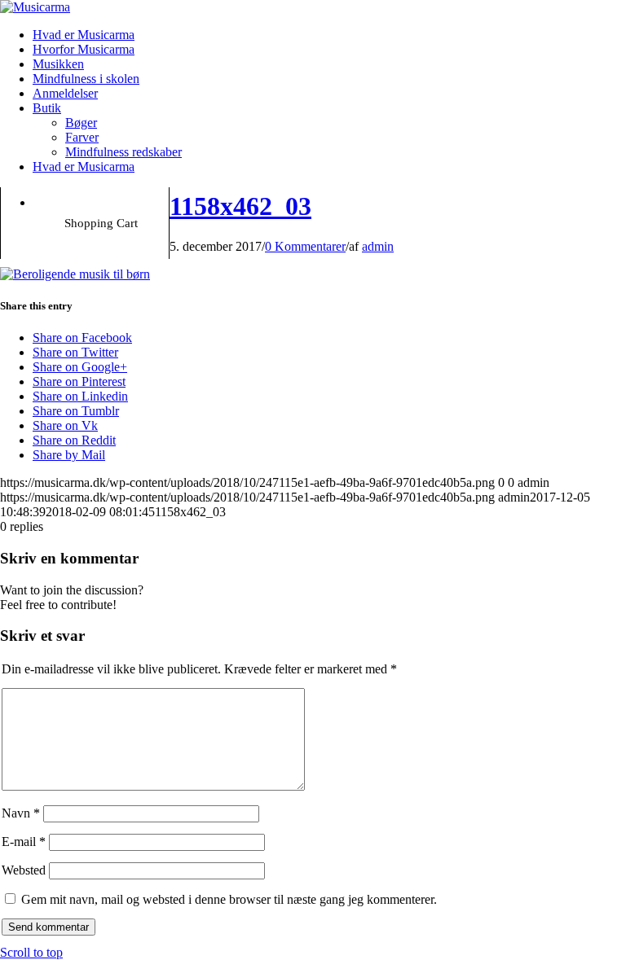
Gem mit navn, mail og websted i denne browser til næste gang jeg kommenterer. (229, 899)
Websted (24, 870)
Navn (21, 813)
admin (378, 246)
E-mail (24, 841)
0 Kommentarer (305, 246)
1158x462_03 (240, 206)
